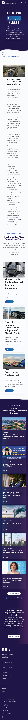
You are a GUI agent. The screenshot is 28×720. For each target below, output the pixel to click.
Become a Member (14, 636)
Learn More (9, 302)
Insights (4, 678)
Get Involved (5, 686)
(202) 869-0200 (5, 657)
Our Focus (5, 54)
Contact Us (4, 691)
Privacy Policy (5, 705)
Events (3, 683)
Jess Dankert (14, 217)
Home (3, 52)
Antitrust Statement (6, 713)
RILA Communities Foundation (9, 668)
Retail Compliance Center (8, 665)
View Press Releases (14, 593)
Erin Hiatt (10, 221)
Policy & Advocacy (6, 675)
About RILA (4, 688)
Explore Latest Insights (14, 598)
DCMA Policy (5, 710)
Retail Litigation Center (8, 662)
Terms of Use (5, 707)
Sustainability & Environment (10, 57)
